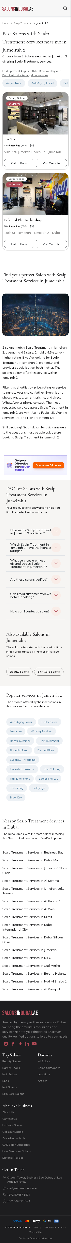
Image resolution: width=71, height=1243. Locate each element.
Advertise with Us (13, 1138)
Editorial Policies (12, 1157)
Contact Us (9, 1119)
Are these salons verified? (29, 579)
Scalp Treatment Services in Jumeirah (29, 950)
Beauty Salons (11, 1061)
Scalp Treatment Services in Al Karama (30, 881)
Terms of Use (35, 1232)
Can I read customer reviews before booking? (30, 595)
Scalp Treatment (22, 23)
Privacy (37, 1227)
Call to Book (19, 163)
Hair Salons (9, 1074)
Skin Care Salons (13, 1094)
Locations (44, 1074)
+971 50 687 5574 (18, 1194)
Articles (42, 1081)
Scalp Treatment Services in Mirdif (27, 917)
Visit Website (51, 163)
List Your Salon (12, 1125)
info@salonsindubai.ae (22, 1188)
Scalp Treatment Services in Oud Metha (31, 966)
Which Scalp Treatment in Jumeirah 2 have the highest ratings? (30, 547)
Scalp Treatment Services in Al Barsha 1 (31, 901)
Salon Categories (49, 1068)
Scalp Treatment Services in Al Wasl (28, 909)
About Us (8, 1112)
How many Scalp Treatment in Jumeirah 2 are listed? (30, 531)
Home (5, 23)
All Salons (44, 1061)
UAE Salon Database (16, 1144)
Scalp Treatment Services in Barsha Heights (34, 973)
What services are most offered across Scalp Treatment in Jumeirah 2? (28, 563)
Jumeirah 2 (42, 23)
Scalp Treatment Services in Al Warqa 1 (31, 989)
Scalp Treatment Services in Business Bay (33, 852)
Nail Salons (9, 1087)
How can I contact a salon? (30, 611)
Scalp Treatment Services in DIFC (26, 958)
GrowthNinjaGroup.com (41, 1238)
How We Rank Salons (16, 1151)
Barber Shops (11, 1068)
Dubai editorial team (15, 75)
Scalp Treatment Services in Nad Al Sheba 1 (34, 981)
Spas (5, 1081)
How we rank (39, 75)
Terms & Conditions (54, 1227)
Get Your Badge (12, 1131)
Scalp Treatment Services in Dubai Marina (32, 860)
